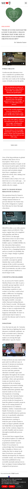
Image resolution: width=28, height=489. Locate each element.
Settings (19, 486)
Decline (12, 486)
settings (16, 483)
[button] (25, 3)
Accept (4, 486)
